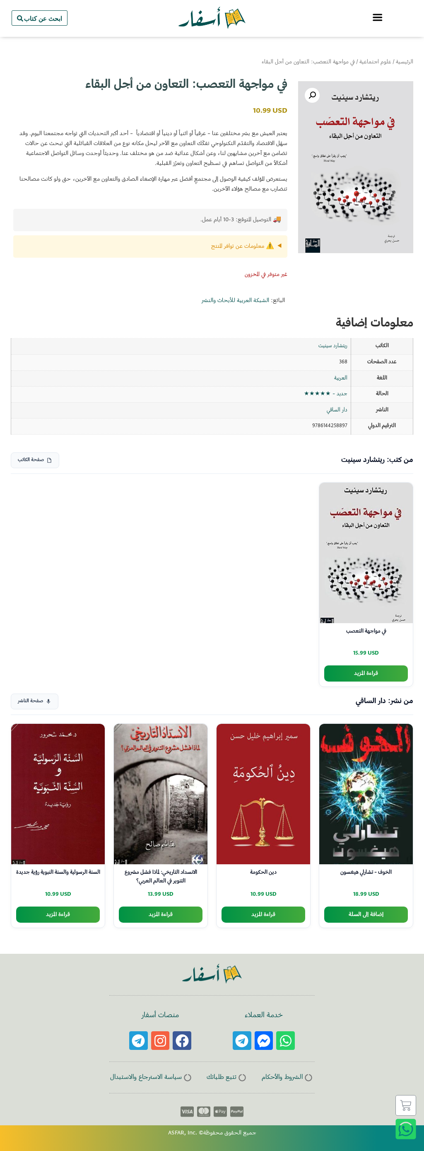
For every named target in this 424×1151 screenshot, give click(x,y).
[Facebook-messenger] (264, 1040)
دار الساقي (337, 410)
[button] (312, 95)
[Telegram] (242, 1040)
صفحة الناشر (30, 701)
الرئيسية (404, 62)
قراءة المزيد (366, 673)
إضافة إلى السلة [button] (366, 915)
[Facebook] (182, 1040)
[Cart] (405, 1105)
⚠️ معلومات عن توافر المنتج (242, 246)
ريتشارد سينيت (332, 346)
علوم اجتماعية (375, 62)
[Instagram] (160, 1040)
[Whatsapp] (285, 1040)
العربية (340, 378)
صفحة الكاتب (31, 460)
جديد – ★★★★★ (325, 394)
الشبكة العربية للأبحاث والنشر (235, 300)
